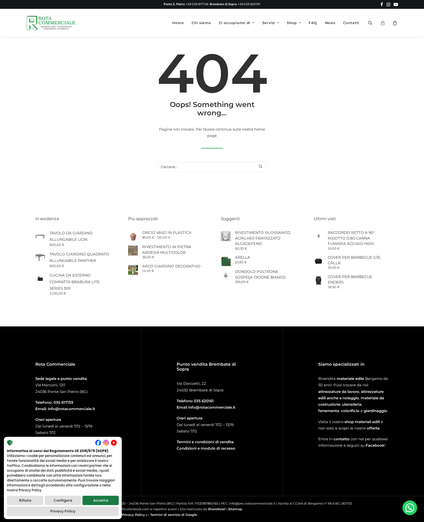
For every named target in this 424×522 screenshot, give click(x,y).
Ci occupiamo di (235, 23)
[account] (385, 23)
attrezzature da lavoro (338, 391)
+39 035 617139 (197, 4)
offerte (373, 428)
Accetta (100, 500)
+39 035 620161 (249, 4)
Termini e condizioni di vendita (205, 442)
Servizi (268, 23)
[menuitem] (382, 4)
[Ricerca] (212, 167)
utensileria (351, 404)
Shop (292, 23)
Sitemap (235, 509)
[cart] (394, 23)
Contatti (351, 23)
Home (178, 23)
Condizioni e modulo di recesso (206, 448)
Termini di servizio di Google (173, 515)
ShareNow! (217, 509)
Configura (62, 500)
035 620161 (204, 401)
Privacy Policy (133, 515)
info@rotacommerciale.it (71, 408)
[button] (382, 4)
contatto (341, 439)
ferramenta (328, 410)
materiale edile (350, 378)
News (330, 23)
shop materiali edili (362, 421)
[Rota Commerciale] (51, 22)
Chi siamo (201, 23)
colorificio (350, 410)
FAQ (313, 23)
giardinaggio (375, 410)
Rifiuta (25, 500)
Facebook (375, 445)
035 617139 (63, 402)
